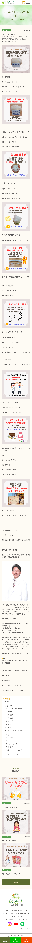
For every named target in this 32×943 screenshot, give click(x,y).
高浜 (16, 41)
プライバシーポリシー (25, 928)
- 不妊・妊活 (9, 747)
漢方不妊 (12, 39)
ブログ (7, 735)
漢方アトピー (25, 38)
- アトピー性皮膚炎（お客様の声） (16, 730)
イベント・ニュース (11, 755)
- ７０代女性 (9, 727)
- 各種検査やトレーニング (13, 750)
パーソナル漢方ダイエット (19, 36)
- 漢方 (7, 741)
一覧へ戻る (16, 882)
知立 (3, 41)
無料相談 (5, 941)
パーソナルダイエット (7, 36)
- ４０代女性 (9, 718)
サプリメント (13, 34)
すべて (7, 702)
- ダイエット (9, 738)
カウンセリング (5, 34)
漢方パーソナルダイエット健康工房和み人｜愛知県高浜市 (16, 662)
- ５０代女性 (9, 721)
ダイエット (20, 34)
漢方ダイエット (5, 39)
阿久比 (12, 41)
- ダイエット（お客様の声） (14, 708)
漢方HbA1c (18, 38)
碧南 (6, 41)
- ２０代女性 (9, 712)
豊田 (9, 41)
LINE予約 (15, 941)
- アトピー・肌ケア (11, 744)
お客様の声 (8, 706)
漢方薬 (16, 39)
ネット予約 (26, 941)
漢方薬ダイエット (23, 39)
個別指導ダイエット (6, 38)
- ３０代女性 (9, 715)
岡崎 (13, 38)
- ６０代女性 (9, 724)
